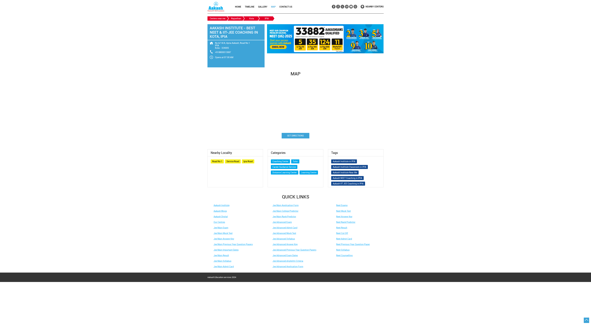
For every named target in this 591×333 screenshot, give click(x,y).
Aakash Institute (221, 205)
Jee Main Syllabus (222, 261)
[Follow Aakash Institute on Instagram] (347, 7)
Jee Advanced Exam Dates (285, 255)
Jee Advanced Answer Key (285, 244)
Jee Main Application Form (286, 205)
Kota (251, 18)
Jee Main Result (221, 255)
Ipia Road (248, 161)
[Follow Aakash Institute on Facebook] (334, 7)
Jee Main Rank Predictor (284, 216)
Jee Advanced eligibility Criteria (288, 261)
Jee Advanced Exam (282, 222)
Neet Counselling (344, 255)
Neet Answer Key (344, 216)
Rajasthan (236, 18)
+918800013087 (223, 52)
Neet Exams (342, 205)
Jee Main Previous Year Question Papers (233, 244)
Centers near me (217, 18)
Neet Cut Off (342, 233)
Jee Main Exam (221, 227)
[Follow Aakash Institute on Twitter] (342, 7)
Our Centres (219, 222)
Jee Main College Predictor (285, 211)
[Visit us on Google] (338, 7)
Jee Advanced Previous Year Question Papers (294, 250)
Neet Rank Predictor (345, 222)
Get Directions (295, 135)
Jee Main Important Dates (226, 250)
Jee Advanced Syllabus (284, 239)
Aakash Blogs (220, 211)
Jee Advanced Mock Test (284, 233)
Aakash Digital (221, 216)
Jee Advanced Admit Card (285, 227)
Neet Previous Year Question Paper (353, 244)
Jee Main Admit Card (224, 266)
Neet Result (341, 227)
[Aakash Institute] (215, 7)
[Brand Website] (355, 7)
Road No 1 (217, 161)
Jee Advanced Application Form (288, 266)
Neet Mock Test (343, 211)
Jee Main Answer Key (224, 239)
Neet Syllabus (343, 250)
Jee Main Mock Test (223, 233)
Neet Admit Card (344, 239)
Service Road (233, 161)
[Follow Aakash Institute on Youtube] (351, 7)
